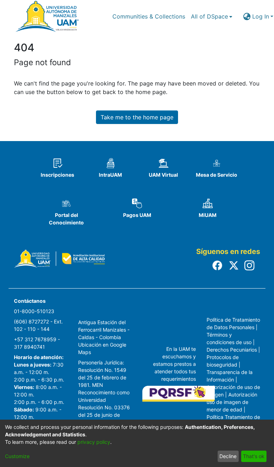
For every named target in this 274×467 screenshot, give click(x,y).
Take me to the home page (137, 117)
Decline (228, 456)
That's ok (253, 456)
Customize (17, 456)
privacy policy (93, 442)
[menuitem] (211, 16)
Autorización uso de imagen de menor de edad (232, 401)
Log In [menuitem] (260, 16)
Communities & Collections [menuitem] (148, 16)
